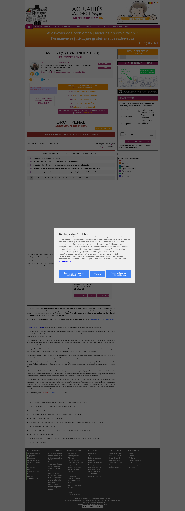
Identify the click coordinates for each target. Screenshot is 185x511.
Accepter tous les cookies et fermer (118, 274)
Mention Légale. (66, 261)
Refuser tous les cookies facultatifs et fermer (73, 274)
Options (97, 274)
